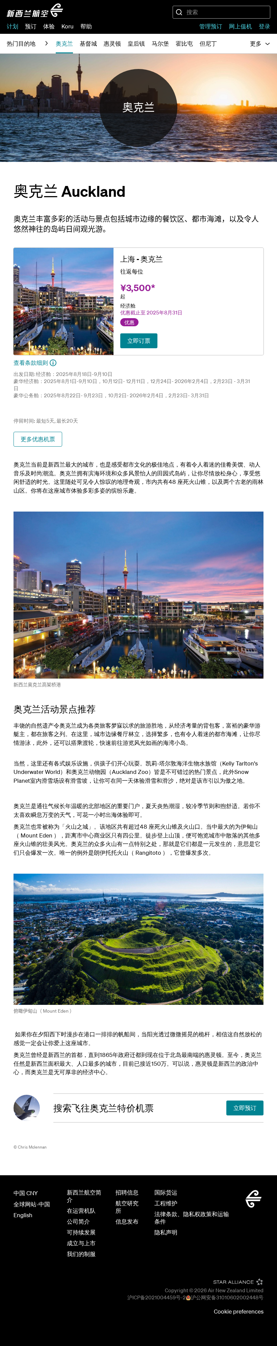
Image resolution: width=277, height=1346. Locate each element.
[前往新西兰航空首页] (35, 10)
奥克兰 (138, 107)
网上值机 (240, 26)
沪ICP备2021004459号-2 (156, 1297)
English (23, 1215)
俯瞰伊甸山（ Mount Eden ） (44, 1011)
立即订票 (138, 340)
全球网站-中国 (32, 1204)
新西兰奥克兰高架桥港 (37, 685)
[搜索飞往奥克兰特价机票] (33, 1108)
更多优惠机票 (38, 439)
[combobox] (221, 12)
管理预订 (210, 26)
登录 (264, 26)
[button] (260, 43)
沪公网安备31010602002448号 (227, 1297)
